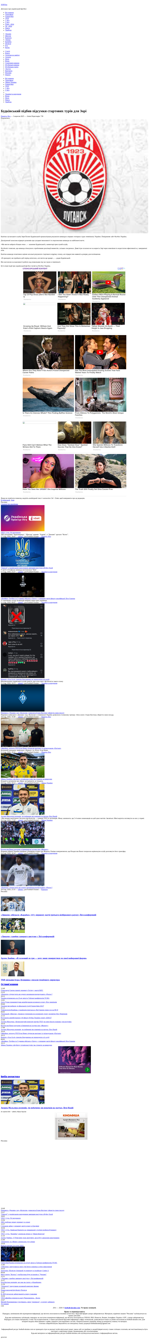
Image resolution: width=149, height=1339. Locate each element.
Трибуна (8, 30)
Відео (7, 61)
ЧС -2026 (8, 26)
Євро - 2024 (9, 24)
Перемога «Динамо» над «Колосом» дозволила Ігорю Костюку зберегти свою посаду (32, 713)
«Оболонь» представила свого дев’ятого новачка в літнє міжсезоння (26, 1267)
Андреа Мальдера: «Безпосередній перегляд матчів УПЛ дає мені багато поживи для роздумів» (36, 1022)
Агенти (8, 57)
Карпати (8, 38)
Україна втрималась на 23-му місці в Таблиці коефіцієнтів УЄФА (25, 998)
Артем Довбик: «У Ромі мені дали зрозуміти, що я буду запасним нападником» (30, 1238)
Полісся (8, 44)
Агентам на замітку (12, 55)
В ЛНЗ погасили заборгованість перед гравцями (19, 1294)
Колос (7, 47)
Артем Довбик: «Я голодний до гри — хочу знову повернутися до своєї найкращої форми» (44, 958)
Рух (6, 46)
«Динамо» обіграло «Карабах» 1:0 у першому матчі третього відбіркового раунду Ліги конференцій (48, 915)
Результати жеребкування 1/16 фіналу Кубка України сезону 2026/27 (26, 1018)
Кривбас (8, 42)
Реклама (8, 73)
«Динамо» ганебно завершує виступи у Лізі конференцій (27, 936)
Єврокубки (9, 16)
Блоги (7, 53)
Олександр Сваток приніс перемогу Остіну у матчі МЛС (22, 990)
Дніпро (8, 40)
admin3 (20, 536)
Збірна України (10, 82)
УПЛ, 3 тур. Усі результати (11, 532)
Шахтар (8, 36)
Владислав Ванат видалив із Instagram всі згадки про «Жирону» (24, 849)
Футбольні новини (12, 65)
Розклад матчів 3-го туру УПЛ (12, 1246)
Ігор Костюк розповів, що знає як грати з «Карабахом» (21, 1282)
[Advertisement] (17, 1174)
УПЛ (7, 18)
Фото (7, 59)
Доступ (8, 69)
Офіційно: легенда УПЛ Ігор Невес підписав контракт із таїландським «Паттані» (31, 748)
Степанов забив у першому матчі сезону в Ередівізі (20, 1226)
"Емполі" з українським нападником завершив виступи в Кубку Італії (27, 568)
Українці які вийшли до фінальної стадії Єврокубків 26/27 (22, 1006)
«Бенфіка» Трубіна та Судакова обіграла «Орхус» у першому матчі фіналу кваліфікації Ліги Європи (38, 598)
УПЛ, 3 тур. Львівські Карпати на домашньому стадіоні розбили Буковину (29, 1230)
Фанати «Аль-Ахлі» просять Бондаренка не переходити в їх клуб (25, 679)
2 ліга (7, 22)
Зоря (12, 500)
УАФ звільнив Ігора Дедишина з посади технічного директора (30, 980)
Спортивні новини (12, 63)
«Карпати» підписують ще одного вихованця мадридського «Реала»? (26, 887)
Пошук (7, 75)
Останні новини (9, 984)
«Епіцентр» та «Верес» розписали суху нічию (18, 1242)
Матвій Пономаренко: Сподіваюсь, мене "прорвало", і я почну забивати (28, 1302)
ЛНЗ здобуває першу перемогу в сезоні (15, 1222)
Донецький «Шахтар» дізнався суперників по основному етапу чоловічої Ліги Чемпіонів (34, 1014)
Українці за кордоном (13, 94)
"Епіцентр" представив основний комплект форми (20, 1286)
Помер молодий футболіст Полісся (14, 1290)
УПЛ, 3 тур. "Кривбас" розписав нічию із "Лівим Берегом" (23, 1234)
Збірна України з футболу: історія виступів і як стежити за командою (26, 779)
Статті (7, 51)
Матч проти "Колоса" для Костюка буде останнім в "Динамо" (24, 1274)
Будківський (5, 500)
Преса (7, 28)
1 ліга (7, 20)
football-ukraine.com (72, 1308)
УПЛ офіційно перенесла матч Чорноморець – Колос (20, 1298)
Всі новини (9, 12)
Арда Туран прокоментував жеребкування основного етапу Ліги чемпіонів (29, 1002)
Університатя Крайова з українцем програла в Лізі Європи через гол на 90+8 (29, 1010)
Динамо (8, 34)
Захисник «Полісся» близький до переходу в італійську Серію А (25, 1271)
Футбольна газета (11, 67)
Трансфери (9, 14)
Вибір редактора (10, 1076)
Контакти (8, 71)
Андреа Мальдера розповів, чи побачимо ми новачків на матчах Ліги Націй (29, 816)
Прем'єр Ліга (5, 116)
